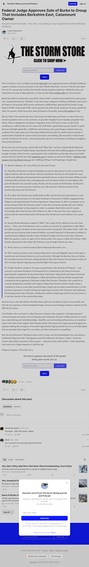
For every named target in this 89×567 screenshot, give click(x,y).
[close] (67, 483)
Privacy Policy (62, 526)
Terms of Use (55, 523)
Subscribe (44, 518)
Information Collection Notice (44, 526)
